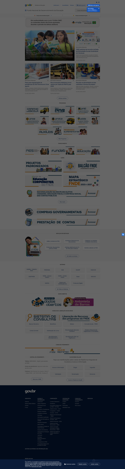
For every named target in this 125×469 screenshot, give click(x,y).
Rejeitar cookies (83, 464)
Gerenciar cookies (70, 464)
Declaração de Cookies (37, 466)
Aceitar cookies (94, 464)
